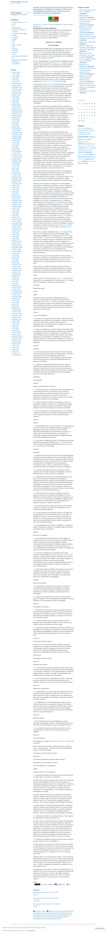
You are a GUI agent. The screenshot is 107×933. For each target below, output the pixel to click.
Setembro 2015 (17, 319)
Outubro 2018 (16, 249)
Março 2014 (16, 353)
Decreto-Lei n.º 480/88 (59, 63)
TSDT (94, 161)
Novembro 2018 (17, 247)
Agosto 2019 (16, 230)
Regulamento (89, 159)
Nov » (84, 121)
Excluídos (89, 144)
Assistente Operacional (88, 130)
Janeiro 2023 (16, 153)
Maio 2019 (15, 236)
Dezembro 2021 (17, 178)
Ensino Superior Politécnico (65, 911)
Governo (85, 146)
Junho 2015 (15, 325)
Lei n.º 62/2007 (37, 178)
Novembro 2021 (17, 179)
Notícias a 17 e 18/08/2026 (87, 42)
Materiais (89, 152)
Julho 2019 (15, 232)
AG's (13, 26)
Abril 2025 (15, 102)
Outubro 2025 (16, 91)
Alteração (80, 130)
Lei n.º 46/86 (57, 202)
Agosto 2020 (16, 208)
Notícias (89, 156)
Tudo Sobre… (16, 63)
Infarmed (15, 52)
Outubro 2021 (16, 181)
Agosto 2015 (16, 321)
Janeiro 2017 (16, 289)
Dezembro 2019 (17, 223)
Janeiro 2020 (16, 221)
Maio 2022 (15, 168)
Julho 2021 (15, 187)
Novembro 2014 (17, 338)
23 (84, 115)
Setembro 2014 (17, 342)
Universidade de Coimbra (60, 917)
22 (81, 115)
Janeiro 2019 (16, 244)
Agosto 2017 (16, 276)
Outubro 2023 (16, 136)
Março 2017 (15, 285)
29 (81, 118)
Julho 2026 (15, 74)
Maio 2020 (15, 213)
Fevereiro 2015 (16, 332)
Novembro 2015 (17, 315)
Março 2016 (16, 308)
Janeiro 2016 (16, 311)
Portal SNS (15, 61)
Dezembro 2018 (17, 245)
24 (87, 115)
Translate (24, 14)
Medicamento (80, 154)
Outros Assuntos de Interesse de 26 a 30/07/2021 (46, 892)
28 (79, 118)
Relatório (80, 161)
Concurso (83, 136)
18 (89, 112)
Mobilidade (86, 154)
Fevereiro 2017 (16, 287)
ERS (13, 46)
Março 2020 (16, 217)
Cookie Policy (32, 930)
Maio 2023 (15, 146)
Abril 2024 (15, 125)
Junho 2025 (16, 98)
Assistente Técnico (82, 132)
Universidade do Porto (54, 918)
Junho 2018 (15, 257)
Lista (94, 148)
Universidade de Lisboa (40, 918)
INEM (92, 146)
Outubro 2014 (16, 340)
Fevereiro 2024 (16, 129)
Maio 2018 (15, 259)
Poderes (94, 156)
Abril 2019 (15, 238)
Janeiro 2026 (16, 85)
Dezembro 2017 (17, 268)
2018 (81, 128)
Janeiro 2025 (16, 108)
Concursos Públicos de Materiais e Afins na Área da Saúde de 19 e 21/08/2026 (87, 36)
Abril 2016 (15, 306)
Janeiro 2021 (16, 198)
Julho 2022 (15, 164)
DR (13, 43)
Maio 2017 (15, 281)
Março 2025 (16, 104)
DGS (13, 41)
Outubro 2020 (16, 204)
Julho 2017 (15, 277)
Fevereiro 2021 (16, 196)
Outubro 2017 (16, 272)
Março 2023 (16, 149)
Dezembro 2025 (17, 87)
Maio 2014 (15, 349)
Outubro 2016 (16, 294)
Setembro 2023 (17, 138)
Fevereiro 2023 (16, 151)
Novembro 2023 (17, 134)
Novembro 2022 (17, 157)
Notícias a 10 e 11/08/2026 (87, 91)
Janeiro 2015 (16, 334)
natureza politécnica (46, 917)
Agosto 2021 (16, 185)
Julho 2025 (15, 97)
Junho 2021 (15, 189)
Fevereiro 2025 (16, 106)
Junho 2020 (16, 212)
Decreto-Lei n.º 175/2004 (49, 81)
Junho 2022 (16, 166)
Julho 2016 (15, 300)
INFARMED (81, 148)
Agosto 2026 (16, 72)
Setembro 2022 (17, 161)
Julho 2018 (15, 255)
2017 (79, 128)
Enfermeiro (82, 144)
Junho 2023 (16, 144)
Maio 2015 (15, 326)
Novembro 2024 (17, 112)
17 (86, 112)
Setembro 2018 (17, 251)
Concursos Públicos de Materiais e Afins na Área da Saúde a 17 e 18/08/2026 (87, 47)
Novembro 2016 (17, 293)
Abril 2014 (15, 351)
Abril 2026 (15, 80)
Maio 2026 (15, 78)
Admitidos (89, 128)
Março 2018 (16, 262)
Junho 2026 (16, 76)
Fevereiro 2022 (16, 174)
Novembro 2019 (17, 225)
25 (89, 115)
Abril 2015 (15, 328)
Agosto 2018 (16, 253)
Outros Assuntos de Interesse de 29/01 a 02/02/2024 (47, 904)
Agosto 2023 (16, 140)
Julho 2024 (15, 119)
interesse (89, 148)
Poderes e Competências (19, 60)
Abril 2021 (15, 193)
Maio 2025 (15, 100)
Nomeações (82, 157)
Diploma (80, 141)
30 (84, 118)
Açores (88, 132)
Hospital (89, 146)
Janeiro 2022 (16, 176)
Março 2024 (16, 127)
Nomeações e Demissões (19, 56)
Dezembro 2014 (17, 336)
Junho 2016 (15, 302)
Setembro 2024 (17, 115)
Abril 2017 (15, 283)
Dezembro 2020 (17, 200)
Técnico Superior (83, 163)
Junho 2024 (16, 121)
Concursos (15, 37)
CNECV (14, 35)
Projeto (83, 159)
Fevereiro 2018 (16, 264)
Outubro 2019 (16, 227)
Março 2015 (16, 330)
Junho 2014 (15, 347)
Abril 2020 (15, 215)
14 (79, 112)
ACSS (14, 24)
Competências (88, 134)
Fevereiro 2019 (16, 242)
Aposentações (16, 28)
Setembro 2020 (17, 206)
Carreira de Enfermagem (19, 33)
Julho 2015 (15, 323)
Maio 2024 (15, 123)
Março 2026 (16, 82)
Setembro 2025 (17, 93)
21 (79, 115)
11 (89, 109)
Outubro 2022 (16, 159)
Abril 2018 (15, 261)
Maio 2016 (15, 304)
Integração (36, 917)
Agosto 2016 (16, 298)
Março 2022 (16, 172)
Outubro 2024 (16, 114)
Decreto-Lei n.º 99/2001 (51, 71)
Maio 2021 (15, 191)
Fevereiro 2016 (16, 310)
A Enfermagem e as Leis (19, 2)
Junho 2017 (15, 279)
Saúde (84, 161)
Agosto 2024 (16, 117)
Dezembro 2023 (17, 132)
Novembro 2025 (17, 89)
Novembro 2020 (17, 202)
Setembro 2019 (17, 228)
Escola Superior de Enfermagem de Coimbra (46, 913)
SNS (88, 161)
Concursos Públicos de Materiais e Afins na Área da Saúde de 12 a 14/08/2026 (87, 85)
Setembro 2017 (16, 274)
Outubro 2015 (16, 317)
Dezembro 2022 (17, 155)
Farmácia (94, 144)
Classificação (81, 134)
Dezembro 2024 (17, 110)
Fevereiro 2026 (16, 83)
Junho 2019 (15, 234)
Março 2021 (16, 195)
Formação (15, 50)
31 (87, 118)
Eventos (14, 48)
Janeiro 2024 (16, 131)
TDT (91, 161)
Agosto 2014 (16, 343)
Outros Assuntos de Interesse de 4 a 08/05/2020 (45, 898)
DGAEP (14, 39)
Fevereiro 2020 (16, 219)
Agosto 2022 (16, 163)
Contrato (86, 139)
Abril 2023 (15, 147)
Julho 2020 (15, 210)
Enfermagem (86, 141)
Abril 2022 (15, 170)
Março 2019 (16, 240)
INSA (13, 54)
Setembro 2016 (17, 296)
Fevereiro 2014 (16, 355)
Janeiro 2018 (16, 266)
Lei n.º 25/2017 (61, 442)
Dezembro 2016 (17, 291)
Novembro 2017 (17, 270)
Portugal (79, 159)
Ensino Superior (17, 45)
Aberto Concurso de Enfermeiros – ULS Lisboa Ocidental (87, 55)
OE (13, 58)
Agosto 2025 (16, 95)
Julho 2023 (15, 142)
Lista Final (81, 152)
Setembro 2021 (17, 183)
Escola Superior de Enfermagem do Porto (60, 915)
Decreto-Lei (52, 911)
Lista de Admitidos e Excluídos (85, 150)
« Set (79, 121)
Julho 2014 (15, 345)
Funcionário (80, 146)
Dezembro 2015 (17, 313)
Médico (91, 154)
